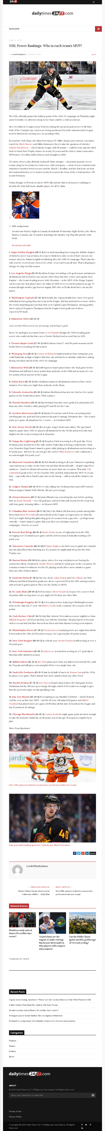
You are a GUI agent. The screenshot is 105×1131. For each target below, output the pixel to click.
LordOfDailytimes (19, 54)
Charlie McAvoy (46, 564)
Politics (12, 1051)
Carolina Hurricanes (23, 413)
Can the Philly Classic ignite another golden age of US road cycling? (82, 939)
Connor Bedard (52, 714)
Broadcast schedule (21, 245)
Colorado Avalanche (22, 392)
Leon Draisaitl (52, 332)
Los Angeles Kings (21, 273)
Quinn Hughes (53, 546)
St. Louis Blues (20, 591)
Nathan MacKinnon (18, 147)
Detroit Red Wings (22, 532)
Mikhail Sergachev (18, 619)
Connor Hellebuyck (46, 353)
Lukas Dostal (60, 578)
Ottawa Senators (21, 497)
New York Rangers (22, 640)
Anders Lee (48, 651)
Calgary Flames (20, 486)
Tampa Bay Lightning (23, 441)
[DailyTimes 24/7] (52, 13)
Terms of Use (15, 1111)
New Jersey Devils (22, 427)
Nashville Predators (23, 672)
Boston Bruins (20, 560)
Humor (12, 1046)
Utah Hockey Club (22, 616)
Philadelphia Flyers (23, 630)
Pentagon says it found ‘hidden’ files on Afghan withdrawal (35, 1015)
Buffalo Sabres (20, 662)
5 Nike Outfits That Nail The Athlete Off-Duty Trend (33, 1005)
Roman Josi (75, 672)
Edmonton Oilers (20, 319)
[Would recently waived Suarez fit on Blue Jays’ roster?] (22, 919)
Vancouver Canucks (22, 546)
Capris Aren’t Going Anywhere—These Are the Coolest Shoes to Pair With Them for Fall (50, 1000)
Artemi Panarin (65, 640)
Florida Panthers (21, 402)
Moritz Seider (49, 532)
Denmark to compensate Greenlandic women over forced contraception (42, 1021)
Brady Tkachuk (24, 500)
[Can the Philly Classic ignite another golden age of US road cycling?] (82, 923)
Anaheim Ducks (20, 578)
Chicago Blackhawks (23, 714)
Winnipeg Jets (19, 353)
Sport (94, 54)
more (92, 853)
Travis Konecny (51, 630)
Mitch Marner (26, 144)
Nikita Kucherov (66, 451)
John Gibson (77, 578)
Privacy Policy (15, 1116)
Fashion (12, 1040)
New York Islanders (22, 651)
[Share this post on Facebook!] (82, 1125)
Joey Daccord (45, 683)
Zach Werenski (27, 514)
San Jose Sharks (21, 697)
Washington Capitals (22, 297)
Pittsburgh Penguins (23, 602)
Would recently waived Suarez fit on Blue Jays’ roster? (20, 933)
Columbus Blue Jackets (24, 511)
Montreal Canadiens (23, 462)
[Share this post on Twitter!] (86, 1125)
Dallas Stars (17, 381)
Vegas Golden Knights (23, 252)
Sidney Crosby (49, 605)
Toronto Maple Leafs (22, 343)
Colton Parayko (58, 591)
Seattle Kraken (21, 683)
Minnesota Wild (19, 367)
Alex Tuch (42, 662)
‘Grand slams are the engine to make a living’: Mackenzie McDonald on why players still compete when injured (52, 942)
